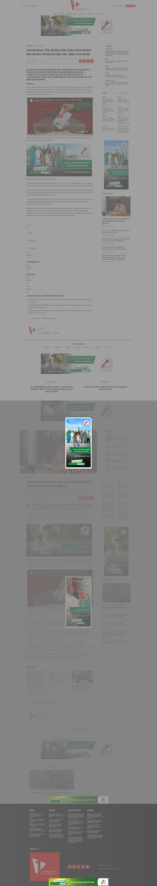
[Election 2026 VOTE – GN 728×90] (78, 885)
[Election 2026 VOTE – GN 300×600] (78, 467)
